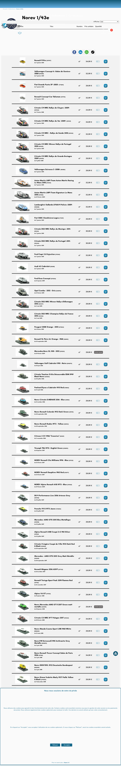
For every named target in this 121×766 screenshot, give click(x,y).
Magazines (42, 15)
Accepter (67, 745)
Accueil (5, 9)
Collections (58, 15)
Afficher (96, 21)
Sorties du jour (75, 15)
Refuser (55, 745)
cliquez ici (66, 762)
